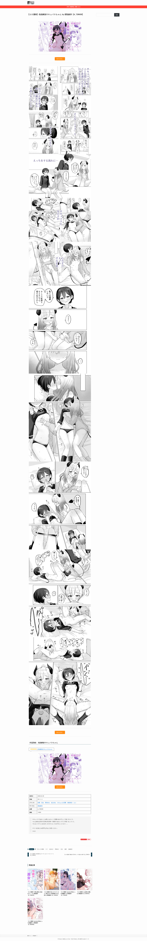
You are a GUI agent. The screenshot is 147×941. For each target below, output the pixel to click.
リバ (75, 802)
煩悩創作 (40, 806)
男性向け (47, 802)
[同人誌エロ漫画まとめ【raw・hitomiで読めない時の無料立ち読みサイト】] (31, 2)
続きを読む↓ (60, 58)
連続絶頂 (69, 802)
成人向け (53, 802)
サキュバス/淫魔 (61, 802)
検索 (117, 14)
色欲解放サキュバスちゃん (45, 749)
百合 (42, 802)
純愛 (39, 802)
